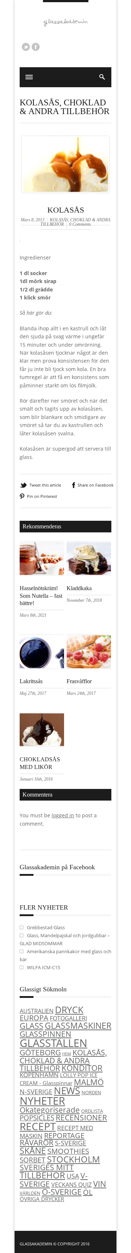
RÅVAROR (36, 1142)
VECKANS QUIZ (71, 1185)
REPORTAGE (64, 1135)
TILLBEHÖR (42, 1175)
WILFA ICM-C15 (43, 967)
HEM (66, 1053)
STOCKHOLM (73, 1159)
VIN (99, 1184)
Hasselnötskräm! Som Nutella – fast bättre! (41, 596)
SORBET (32, 1160)
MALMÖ (89, 1082)
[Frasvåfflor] (89, 667)
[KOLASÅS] (65, 203)
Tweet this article (45, 485)
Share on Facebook (96, 485)
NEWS (67, 1090)
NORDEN (91, 1092)
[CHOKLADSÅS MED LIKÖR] (42, 745)
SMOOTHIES (68, 1151)
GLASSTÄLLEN (53, 1043)
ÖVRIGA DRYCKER (42, 1198)
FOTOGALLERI (68, 1018)
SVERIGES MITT (47, 1167)
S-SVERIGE (70, 1142)
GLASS (31, 1025)
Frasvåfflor (79, 681)
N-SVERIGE (36, 1091)
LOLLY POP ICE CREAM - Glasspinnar (59, 1079)
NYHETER (42, 1100)
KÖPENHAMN (39, 1075)
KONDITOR (82, 1067)
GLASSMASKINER (78, 1025)
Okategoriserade (50, 1110)
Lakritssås (31, 681)
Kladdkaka (79, 588)
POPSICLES (37, 1118)
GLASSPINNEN (45, 1033)
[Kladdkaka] (89, 574)
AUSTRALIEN (36, 1011)
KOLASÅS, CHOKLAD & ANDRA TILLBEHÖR (65, 107)
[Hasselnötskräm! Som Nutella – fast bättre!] (42, 574)
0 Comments (80, 224)
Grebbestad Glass (46, 927)
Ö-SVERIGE (62, 1191)
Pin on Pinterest (42, 496)
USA (73, 1175)
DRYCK (69, 1009)
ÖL (87, 1192)
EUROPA (34, 1018)
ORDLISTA (92, 1111)
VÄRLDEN (30, 1193)
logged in (63, 815)
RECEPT (38, 1126)
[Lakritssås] (42, 667)
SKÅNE (33, 1150)
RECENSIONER (81, 1117)
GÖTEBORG (40, 1052)
